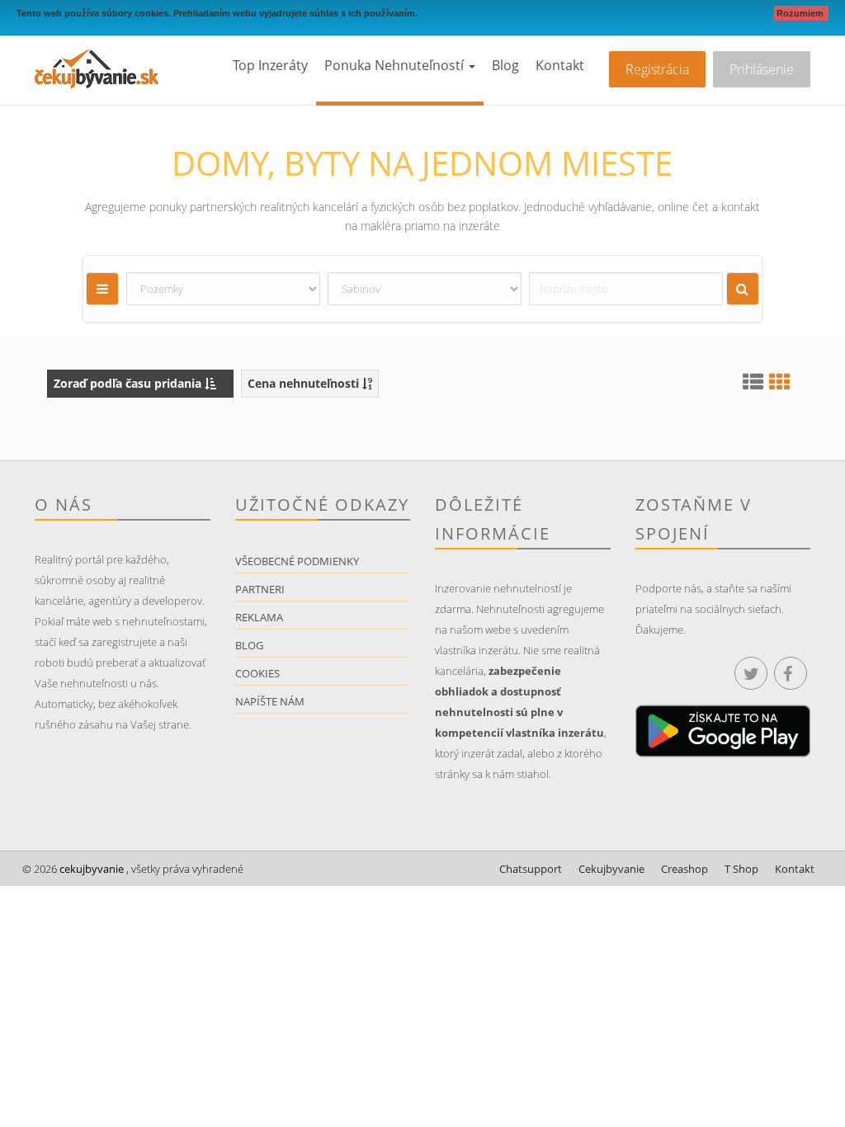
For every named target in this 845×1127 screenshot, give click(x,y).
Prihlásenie (761, 69)
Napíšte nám (269, 701)
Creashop (684, 868)
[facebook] (790, 673)
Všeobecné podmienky (297, 561)
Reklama (259, 617)
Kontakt (560, 65)
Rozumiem (801, 13)
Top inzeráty (270, 65)
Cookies (257, 673)
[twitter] (750, 673)
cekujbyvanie (90, 868)
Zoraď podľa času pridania (129, 383)
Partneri (260, 589)
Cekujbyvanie (611, 868)
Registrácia (657, 69)
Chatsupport (530, 868)
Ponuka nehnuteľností (395, 65)
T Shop (741, 868)
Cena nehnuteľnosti (305, 383)
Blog (505, 65)
